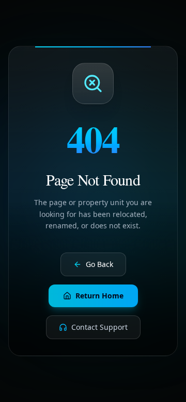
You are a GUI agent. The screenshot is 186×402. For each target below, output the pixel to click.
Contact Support (99, 327)
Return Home (99, 295)
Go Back (99, 264)
